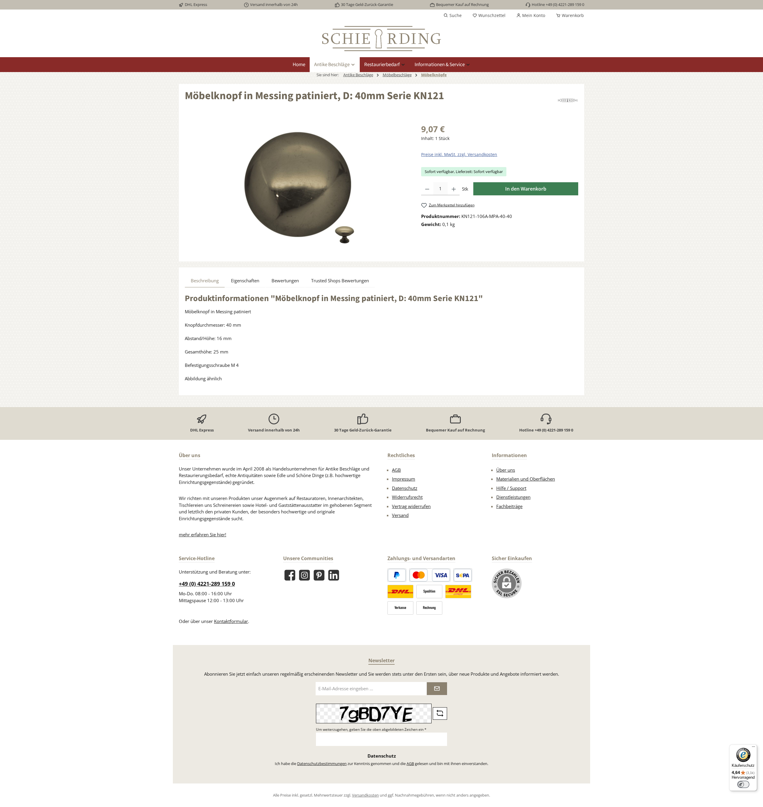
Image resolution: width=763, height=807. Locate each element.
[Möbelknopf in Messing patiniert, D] (297, 187)
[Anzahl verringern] (427, 188)
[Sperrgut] (429, 591)
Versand (400, 515)
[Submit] (437, 688)
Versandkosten (365, 795)
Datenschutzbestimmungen (322, 763)
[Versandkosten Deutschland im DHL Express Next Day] (458, 591)
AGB (396, 470)
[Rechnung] (429, 608)
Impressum (403, 479)
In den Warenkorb (525, 189)
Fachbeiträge (509, 506)
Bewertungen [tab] (285, 280)
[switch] (743, 784)
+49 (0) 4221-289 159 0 (207, 583)
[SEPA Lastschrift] (462, 575)
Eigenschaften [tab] (245, 280)
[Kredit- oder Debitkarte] (429, 575)
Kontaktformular (231, 621)
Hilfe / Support (511, 488)
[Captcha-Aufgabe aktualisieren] (440, 713)
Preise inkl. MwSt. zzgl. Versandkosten (459, 154)
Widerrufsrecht (407, 497)
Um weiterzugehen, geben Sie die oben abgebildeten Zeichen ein (371, 729)
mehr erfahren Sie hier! (202, 535)
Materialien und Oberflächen (525, 479)
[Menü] (753, 748)
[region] (297, 187)
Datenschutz (404, 488)
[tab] (205, 280)
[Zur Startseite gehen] (381, 38)
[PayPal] (396, 575)
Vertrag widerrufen (411, 506)
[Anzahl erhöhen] (454, 188)
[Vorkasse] (400, 608)
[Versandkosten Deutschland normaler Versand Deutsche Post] (400, 591)
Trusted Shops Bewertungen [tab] (340, 280)
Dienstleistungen (513, 497)
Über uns (505, 470)
